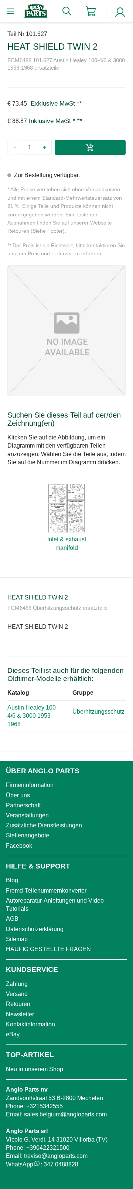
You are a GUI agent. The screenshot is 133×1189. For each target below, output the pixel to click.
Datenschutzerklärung (35, 929)
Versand (17, 994)
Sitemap (17, 939)
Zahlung (17, 984)
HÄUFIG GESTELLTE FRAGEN (48, 949)
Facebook (19, 846)
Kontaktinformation (30, 1024)
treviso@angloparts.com (56, 1156)
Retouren (18, 1004)
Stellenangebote (27, 835)
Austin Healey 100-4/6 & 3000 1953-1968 (32, 715)
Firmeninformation (30, 785)
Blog (12, 880)
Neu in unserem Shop (34, 1069)
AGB (12, 919)
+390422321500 (47, 1148)
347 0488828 (61, 1164)
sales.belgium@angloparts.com (65, 1114)
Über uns (18, 795)
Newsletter (20, 1014)
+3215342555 (44, 1106)
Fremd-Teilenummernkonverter (46, 890)
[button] (66, 331)
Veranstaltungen (27, 815)
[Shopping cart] (91, 11)
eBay (13, 1034)
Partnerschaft (23, 805)
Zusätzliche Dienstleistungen (44, 825)
